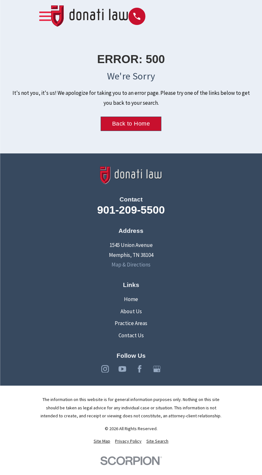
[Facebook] (139, 369)
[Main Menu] (45, 16)
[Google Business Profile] (157, 369)
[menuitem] (102, 441)
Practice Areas (131, 323)
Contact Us (131, 335)
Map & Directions (131, 264)
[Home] (89, 16)
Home (131, 299)
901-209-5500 (131, 209)
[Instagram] (105, 369)
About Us (131, 311)
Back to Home (131, 123)
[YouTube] (122, 369)
